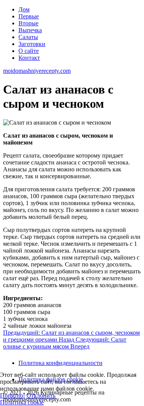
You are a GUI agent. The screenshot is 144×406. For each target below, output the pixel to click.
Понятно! (12, 395)
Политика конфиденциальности (60, 363)
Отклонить (40, 395)
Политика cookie (22, 402)
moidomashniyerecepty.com (37, 70)
